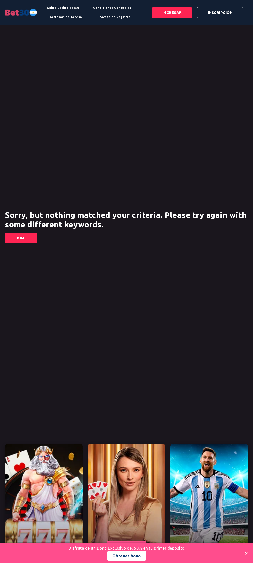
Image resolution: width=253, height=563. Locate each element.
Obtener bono (126, 556)
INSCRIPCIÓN (220, 12)
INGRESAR (172, 12)
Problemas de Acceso (65, 17)
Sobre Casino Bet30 (63, 7)
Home (21, 238)
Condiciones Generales (112, 7)
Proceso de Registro (114, 17)
